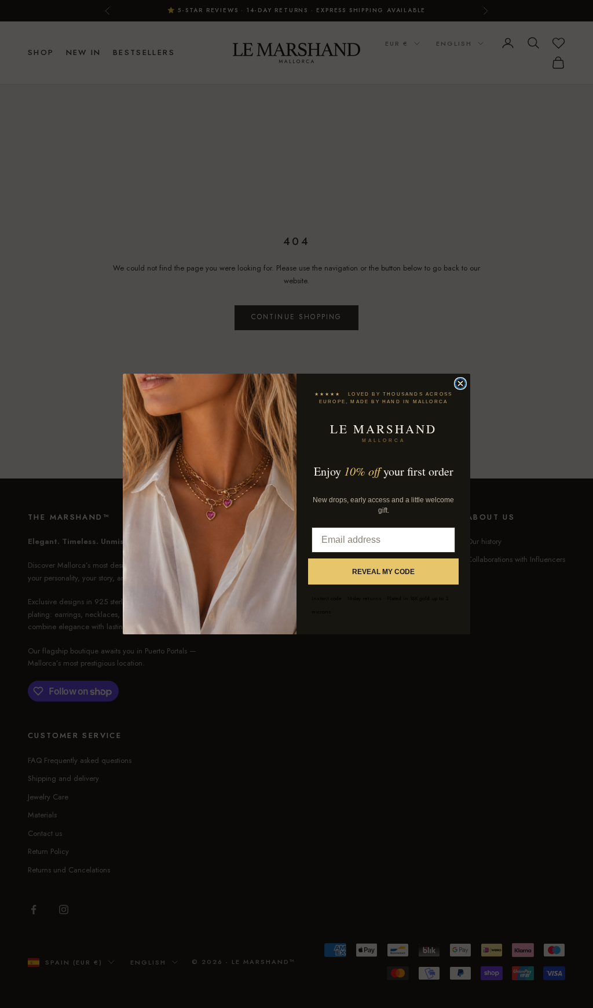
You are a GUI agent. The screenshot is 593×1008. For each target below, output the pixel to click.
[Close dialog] (460, 383)
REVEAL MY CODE (383, 572)
